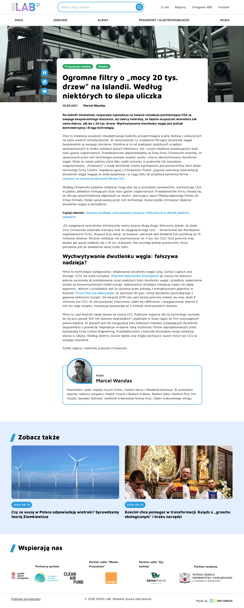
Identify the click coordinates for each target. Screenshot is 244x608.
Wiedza (103, 66)
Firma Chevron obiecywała (94, 293)
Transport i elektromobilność (164, 20)
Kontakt (224, 7)
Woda (225, 20)
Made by (202, 600)
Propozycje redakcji (78, 66)
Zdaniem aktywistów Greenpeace (135, 275)
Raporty (180, 7)
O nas (165, 7)
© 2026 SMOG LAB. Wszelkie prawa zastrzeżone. (118, 599)
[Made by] (221, 600)
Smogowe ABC (202, 7)
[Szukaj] (139, 7)
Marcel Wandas (94, 105)
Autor (100, 375)
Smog (18, 20)
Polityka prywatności (26, 599)
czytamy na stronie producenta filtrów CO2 (93, 178)
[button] (44, 72)
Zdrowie (60, 20)
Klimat (103, 20)
